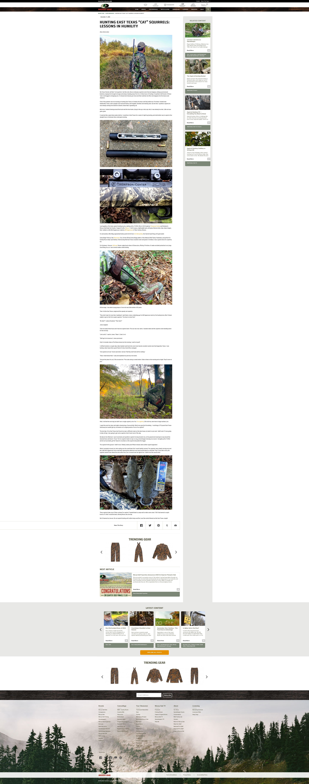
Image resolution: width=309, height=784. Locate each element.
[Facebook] (141, 525)
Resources (102, 752)
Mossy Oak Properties (141, 593)
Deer (188, 54)
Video (171, 644)
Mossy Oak (101, 13)
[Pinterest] (158, 525)
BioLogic (202, 55)
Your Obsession (109, 13)
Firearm (195, 90)
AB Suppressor (129, 230)
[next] (175, 552)
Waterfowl (192, 646)
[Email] (175, 525)
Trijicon (127, 228)
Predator (197, 644)
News (134, 593)
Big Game (185, 644)
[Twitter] (150, 525)
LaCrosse (114, 245)
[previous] (103, 552)
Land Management (201, 54)
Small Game (190, 90)
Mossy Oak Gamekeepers (193, 55)
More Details (115, 554)
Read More (136, 589)
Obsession (117, 237)
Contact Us (124, 752)
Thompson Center (155, 226)
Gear (110, 644)
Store (112, 752)
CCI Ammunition (138, 234)
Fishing (193, 644)
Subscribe (167, 695)
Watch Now (160, 640)
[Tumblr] (167, 525)
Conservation (193, 54)
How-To (195, 126)
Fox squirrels (140, 421)
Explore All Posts (154, 652)
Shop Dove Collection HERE (105, 1)
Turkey (188, 646)
